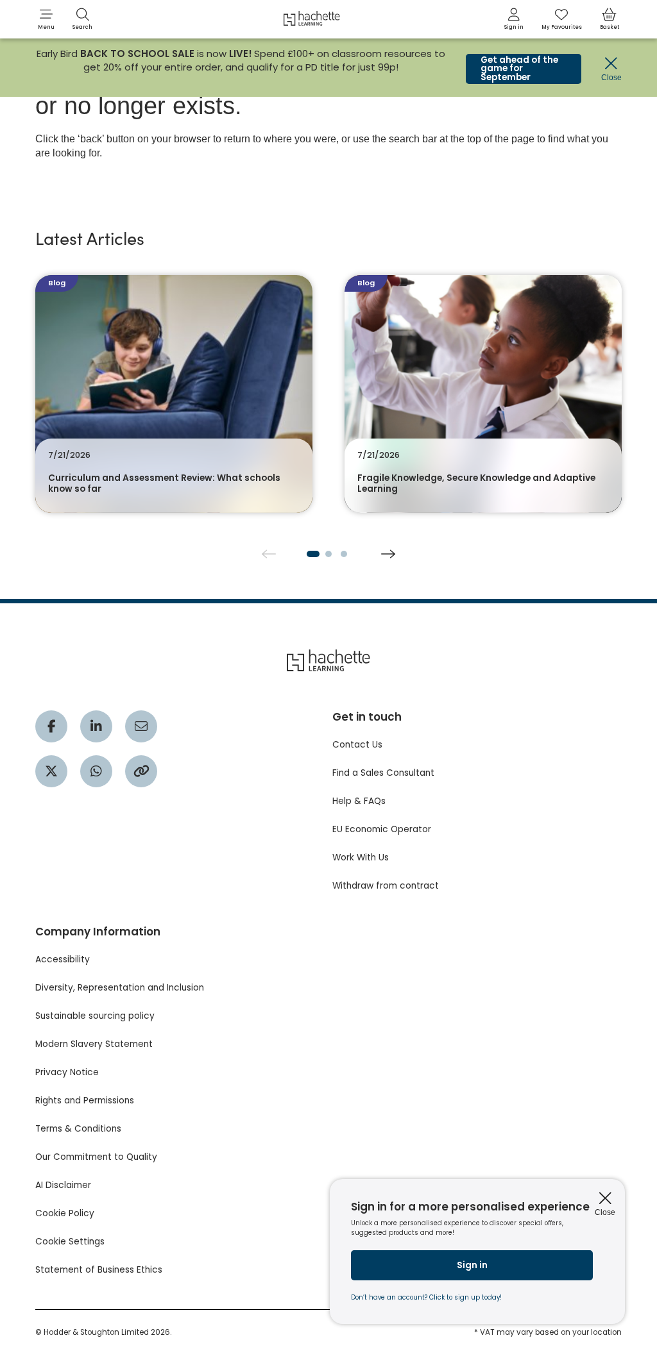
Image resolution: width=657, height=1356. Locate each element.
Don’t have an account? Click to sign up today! (426, 1297)
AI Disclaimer (63, 1185)
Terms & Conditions (78, 1129)
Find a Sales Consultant (383, 773)
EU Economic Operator (381, 829)
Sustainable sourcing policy (95, 1016)
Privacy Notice (67, 1072)
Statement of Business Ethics (98, 1270)
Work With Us (360, 857)
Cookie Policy (64, 1213)
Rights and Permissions (84, 1100)
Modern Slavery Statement (94, 1044)
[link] (514, 19)
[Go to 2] (328, 554)
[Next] (388, 554)
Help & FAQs (359, 801)
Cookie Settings (70, 1241)
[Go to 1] (313, 554)
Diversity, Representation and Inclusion (119, 988)
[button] (46, 19)
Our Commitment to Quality (96, 1157)
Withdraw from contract (385, 886)
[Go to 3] (344, 554)
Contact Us (357, 745)
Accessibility (62, 959)
